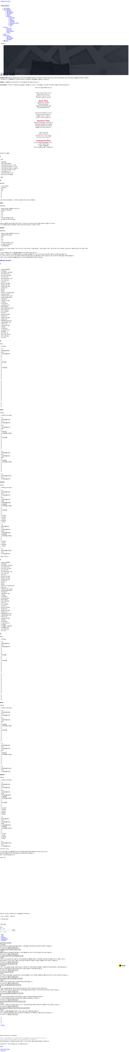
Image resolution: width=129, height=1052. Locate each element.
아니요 (16, 947)
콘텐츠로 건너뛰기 (5, 1)
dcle (5, 73)
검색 (14, 930)
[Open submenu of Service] (7, 27)
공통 (2, 936)
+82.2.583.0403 (7, 1046)
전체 (2, 934)
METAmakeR (4, 939)
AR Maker (3, 940)
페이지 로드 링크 (5, 1049)
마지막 (3, 1025)
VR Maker (3, 937)
